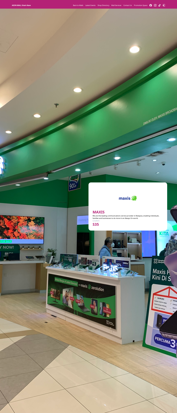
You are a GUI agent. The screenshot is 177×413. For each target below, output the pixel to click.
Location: (96, 221)
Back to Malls (78, 5)
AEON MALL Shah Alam (21, 5)
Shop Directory (103, 5)
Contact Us (127, 5)
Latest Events (90, 5)
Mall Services (116, 5)
